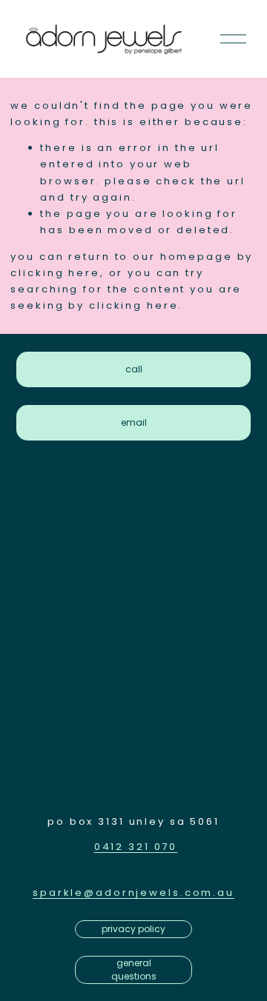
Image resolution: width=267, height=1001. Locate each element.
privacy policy (133, 929)
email (134, 422)
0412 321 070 (136, 847)
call (133, 369)
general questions (133, 969)
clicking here (54, 273)
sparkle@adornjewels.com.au (133, 893)
